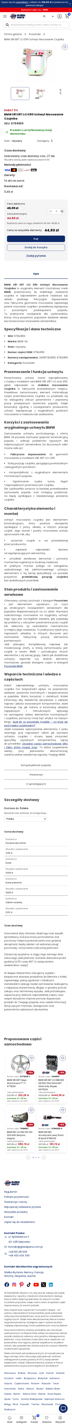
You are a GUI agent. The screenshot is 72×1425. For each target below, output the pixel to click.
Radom (35, 1383)
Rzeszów (46, 1383)
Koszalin (24, 1404)
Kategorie (21, 1421)
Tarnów (35, 1404)
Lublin (19, 1378)
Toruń (56, 1383)
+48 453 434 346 (19, 1255)
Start (9, 1421)
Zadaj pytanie (36, 256)
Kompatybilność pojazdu (36, 765)
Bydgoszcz (30, 1378)
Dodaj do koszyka (36, 247)
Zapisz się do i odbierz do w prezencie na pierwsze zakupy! (34, 4)
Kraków (22, 1373)
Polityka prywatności (16, 1197)
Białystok (43, 1378)
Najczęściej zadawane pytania (22, 1207)
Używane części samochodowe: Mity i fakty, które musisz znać (36, 745)
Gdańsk (60, 1373)
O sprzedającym (36, 784)
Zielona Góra (29, 1393)
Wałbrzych (10, 1409)
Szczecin (9, 1378)
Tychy (15, 1399)
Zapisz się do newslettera (19, 1222)
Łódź (41, 1373)
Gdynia (8, 1383)
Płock (15, 1404)
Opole (7, 1399)
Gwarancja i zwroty (15, 1202)
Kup (36, 238)
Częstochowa (21, 1383)
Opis (36, 273)
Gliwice (30, 1388)
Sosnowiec (10, 1388)
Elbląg (7, 1404)
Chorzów (59, 1404)
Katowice (54, 1378)
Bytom (16, 1393)
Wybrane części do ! (34, 9)
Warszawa (10, 1373)
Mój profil (60, 1421)
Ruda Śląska (54, 1393)
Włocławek (47, 1404)
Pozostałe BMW (13, 666)
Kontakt (9, 1217)
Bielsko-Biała (53, 1388)
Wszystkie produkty (16, 1212)
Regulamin (10, 1192)
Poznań (50, 1373)
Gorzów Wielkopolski (31, 1399)
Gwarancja (36, 774)
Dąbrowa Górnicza (54, 1399)
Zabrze (7, 1393)
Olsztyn (40, 1388)
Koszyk (34, 1419)
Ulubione (46, 1421)
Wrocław (32, 1373)
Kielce (21, 1388)
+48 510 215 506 (17, 1252)
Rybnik (41, 1393)
